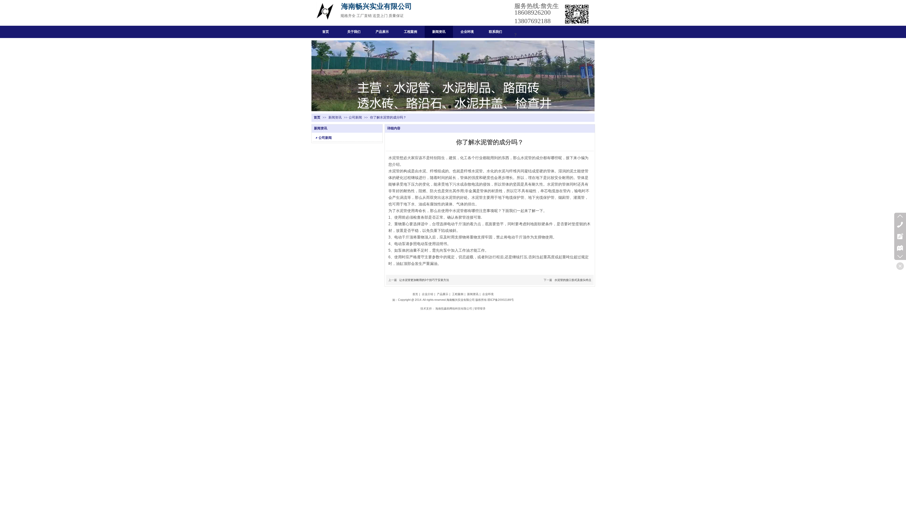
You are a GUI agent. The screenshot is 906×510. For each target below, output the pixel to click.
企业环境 (488, 294)
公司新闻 (355, 117)
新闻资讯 (335, 117)
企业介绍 (427, 294)
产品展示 (442, 294)
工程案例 (457, 294)
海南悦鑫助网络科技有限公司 (453, 308)
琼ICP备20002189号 (500, 300)
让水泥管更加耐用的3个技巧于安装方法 (424, 280)
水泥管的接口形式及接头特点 (572, 280)
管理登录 (480, 308)
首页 (317, 117)
